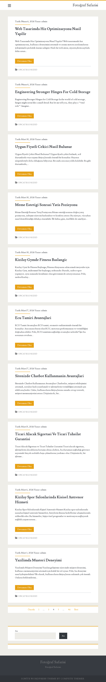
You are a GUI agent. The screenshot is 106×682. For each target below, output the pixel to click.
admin (44, 21)
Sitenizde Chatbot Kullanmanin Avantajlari (49, 376)
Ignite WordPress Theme (38, 678)
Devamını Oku (25, 62)
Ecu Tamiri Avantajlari (33, 318)
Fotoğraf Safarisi (85, 5)
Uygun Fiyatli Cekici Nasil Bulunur (43, 146)
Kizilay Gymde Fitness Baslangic (41, 259)
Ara (16, 631)
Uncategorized (27, 70)
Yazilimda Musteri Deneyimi (38, 560)
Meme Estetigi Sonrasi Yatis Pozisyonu (46, 205)
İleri (76, 609)
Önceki (31, 609)
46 (69, 609)
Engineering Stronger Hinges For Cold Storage (52, 92)
